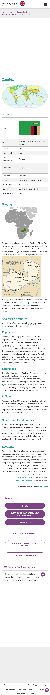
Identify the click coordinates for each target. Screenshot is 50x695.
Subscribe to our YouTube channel (25, 544)
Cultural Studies (22, 12)
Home (4, 12)
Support (36, 685)
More (11, 12)
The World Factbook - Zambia (25, 480)
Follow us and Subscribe (21, 685)
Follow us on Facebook (25, 555)
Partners (31, 693)
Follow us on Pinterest (25, 533)
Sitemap (22, 689)
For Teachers (11, 689)
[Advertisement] (25, 46)
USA (26, 506)
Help (44, 685)
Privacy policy (20, 693)
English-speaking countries (11, 15)
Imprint (41, 689)
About (6, 685)
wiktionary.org (42, 486)
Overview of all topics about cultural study (25, 514)
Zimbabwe (23, 522)
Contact (32, 689)
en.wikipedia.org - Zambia (25, 478)
